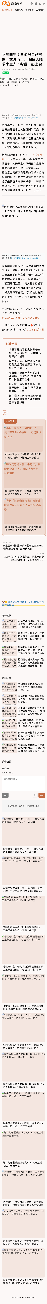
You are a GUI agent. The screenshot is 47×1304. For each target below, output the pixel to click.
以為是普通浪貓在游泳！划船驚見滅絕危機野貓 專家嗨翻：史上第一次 (25, 364)
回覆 (41, 795)
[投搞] (35, 3)
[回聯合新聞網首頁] (6, 3)
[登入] (39, 3)
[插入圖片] (35, 795)
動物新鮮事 (7, 9)
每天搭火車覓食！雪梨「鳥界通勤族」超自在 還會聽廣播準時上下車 (25, 387)
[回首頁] (12, 3)
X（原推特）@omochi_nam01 (24, 118)
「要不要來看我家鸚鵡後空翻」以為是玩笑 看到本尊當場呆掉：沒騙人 (25, 353)
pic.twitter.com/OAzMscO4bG (21, 317)
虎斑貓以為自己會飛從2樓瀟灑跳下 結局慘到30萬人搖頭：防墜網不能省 (25, 376)
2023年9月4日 (35, 329)
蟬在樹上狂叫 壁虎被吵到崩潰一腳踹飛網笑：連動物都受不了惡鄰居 (25, 399)
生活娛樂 (40, 9)
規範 (5, 795)
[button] (31, 3)
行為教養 (29, 9)
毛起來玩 (19, 9)
